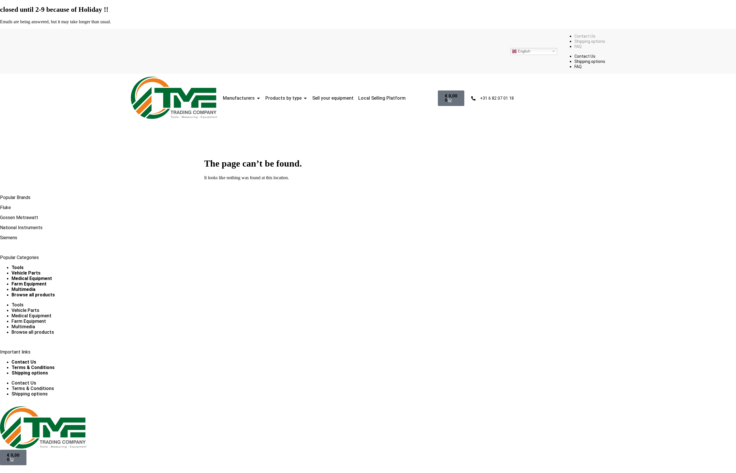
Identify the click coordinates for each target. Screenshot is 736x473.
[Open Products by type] (305, 98)
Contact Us (584, 36)
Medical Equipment (32, 278)
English (523, 51)
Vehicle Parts (26, 273)
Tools (18, 267)
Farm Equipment (29, 284)
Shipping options (589, 41)
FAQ (578, 46)
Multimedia (23, 289)
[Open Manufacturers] (258, 98)
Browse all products (33, 295)
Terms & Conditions (33, 367)
